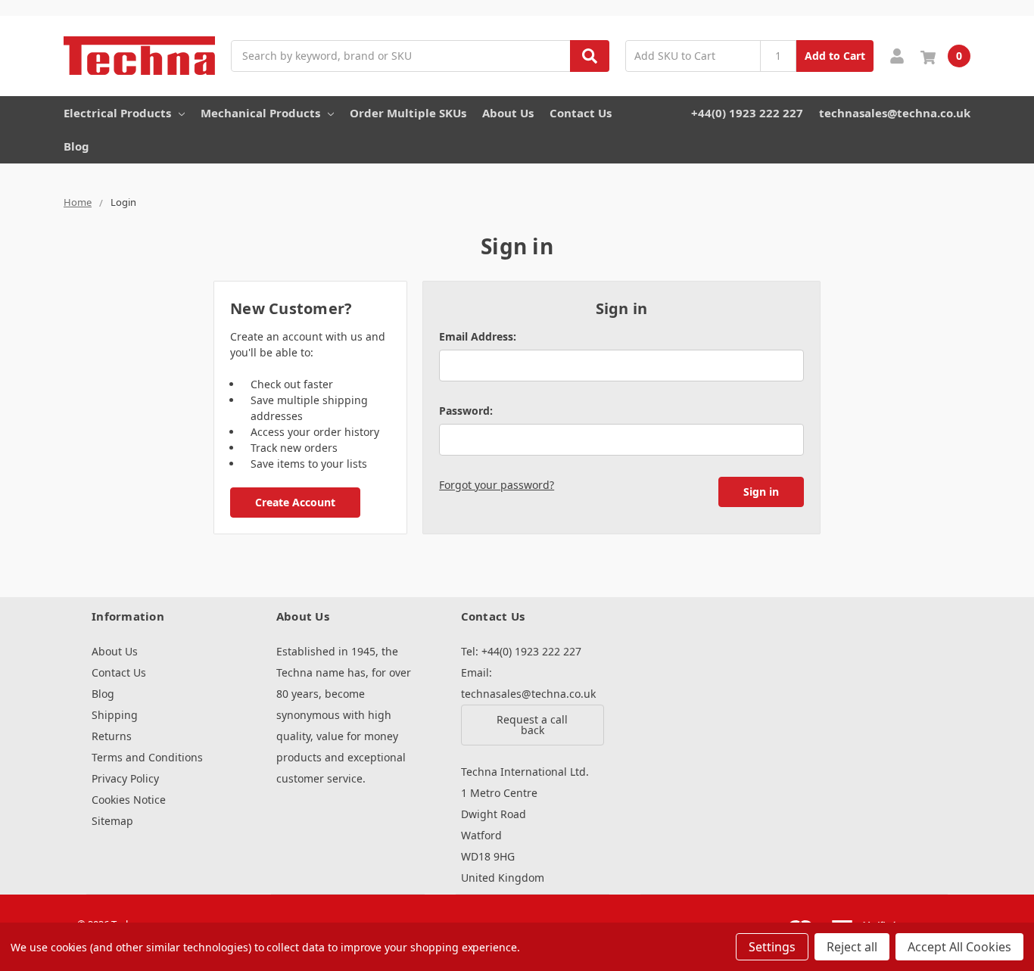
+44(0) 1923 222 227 (747, 112)
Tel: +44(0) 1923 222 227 (521, 651)
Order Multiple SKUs (408, 112)
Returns (112, 736)
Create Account (295, 502)
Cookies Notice (129, 799)
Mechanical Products (260, 112)
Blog (76, 146)
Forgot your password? (496, 485)
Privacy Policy (125, 778)
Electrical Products (117, 112)
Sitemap (112, 821)
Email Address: (477, 336)
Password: (466, 410)
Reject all (852, 946)
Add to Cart (835, 55)
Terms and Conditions (147, 757)
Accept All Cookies (959, 946)
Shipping (115, 715)
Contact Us (581, 112)
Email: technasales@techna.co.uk (528, 683)
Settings (772, 946)
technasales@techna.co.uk (894, 112)
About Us (508, 112)
